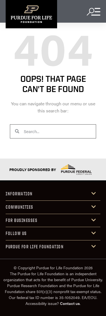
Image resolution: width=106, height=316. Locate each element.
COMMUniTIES (19, 207)
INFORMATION (19, 194)
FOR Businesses (21, 220)
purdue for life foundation (35, 246)
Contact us (70, 303)
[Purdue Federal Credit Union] (76, 169)
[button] (53, 194)
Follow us (16, 233)
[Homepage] (31, 14)
